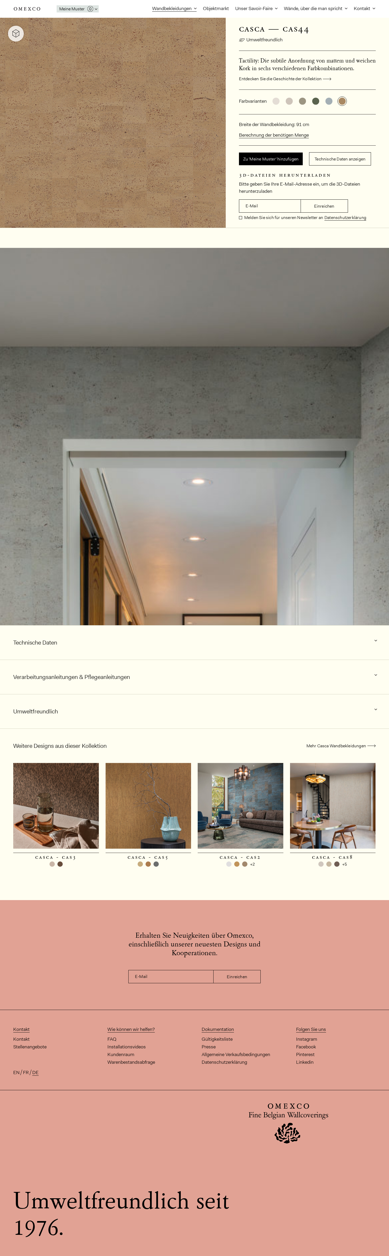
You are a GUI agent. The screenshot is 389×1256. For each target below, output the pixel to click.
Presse (209, 1047)
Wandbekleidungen (172, 8)
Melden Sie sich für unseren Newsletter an (283, 217)
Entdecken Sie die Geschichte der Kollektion (280, 79)
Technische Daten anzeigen (340, 159)
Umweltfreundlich (264, 40)
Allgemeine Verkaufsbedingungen (236, 1054)
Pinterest (305, 1054)
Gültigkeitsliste (217, 1039)
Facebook (306, 1047)
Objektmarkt (216, 8)
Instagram (306, 1039)
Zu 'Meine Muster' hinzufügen (271, 159)
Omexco (27, 9)
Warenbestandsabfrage (131, 1062)
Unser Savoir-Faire (254, 8)
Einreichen (324, 206)
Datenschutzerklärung (345, 217)
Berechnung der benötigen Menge (274, 135)
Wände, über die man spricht (313, 8)
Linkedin (305, 1062)
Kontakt (362, 8)
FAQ (111, 1039)
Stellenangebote (30, 1047)
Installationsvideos (126, 1047)
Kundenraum (120, 1054)
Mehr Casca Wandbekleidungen (336, 746)
